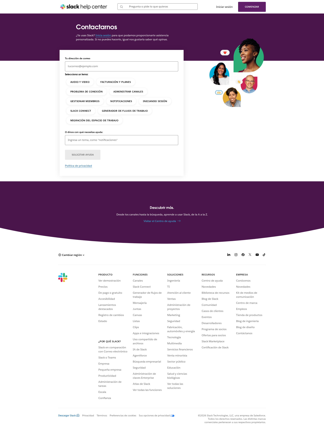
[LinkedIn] (228, 255)
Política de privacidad (78, 166)
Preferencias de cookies (123, 415)
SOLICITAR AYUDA (83, 154)
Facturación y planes (115, 81)
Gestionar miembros (85, 101)
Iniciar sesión (224, 7)
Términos (102, 415)
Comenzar (252, 6)
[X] (250, 255)
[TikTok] (264, 255)
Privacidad (88, 415)
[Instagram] (235, 255)
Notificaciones (121, 101)
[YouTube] (257, 255)
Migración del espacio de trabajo (94, 120)
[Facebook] (243, 255)
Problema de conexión (86, 91)
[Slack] (62, 337)
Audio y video (80, 81)
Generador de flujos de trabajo (125, 110)
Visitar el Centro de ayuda (160, 221)
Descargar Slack (67, 415)
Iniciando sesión (155, 101)
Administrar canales (128, 91)
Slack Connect (80, 110)
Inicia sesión (103, 35)
